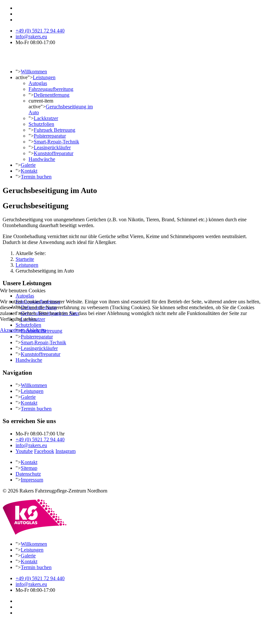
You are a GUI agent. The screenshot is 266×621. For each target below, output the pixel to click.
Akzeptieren (12, 330)
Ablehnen (36, 330)
